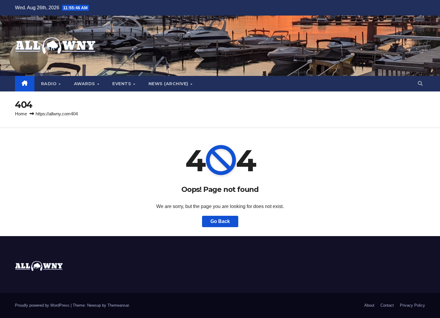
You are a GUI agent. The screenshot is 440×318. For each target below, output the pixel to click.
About (369, 305)
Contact (387, 305)
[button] (420, 83)
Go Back (220, 221)
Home (21, 113)
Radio (49, 83)
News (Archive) (169, 83)
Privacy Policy (412, 305)
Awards (85, 83)
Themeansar (118, 305)
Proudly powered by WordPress (43, 305)
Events (122, 83)
